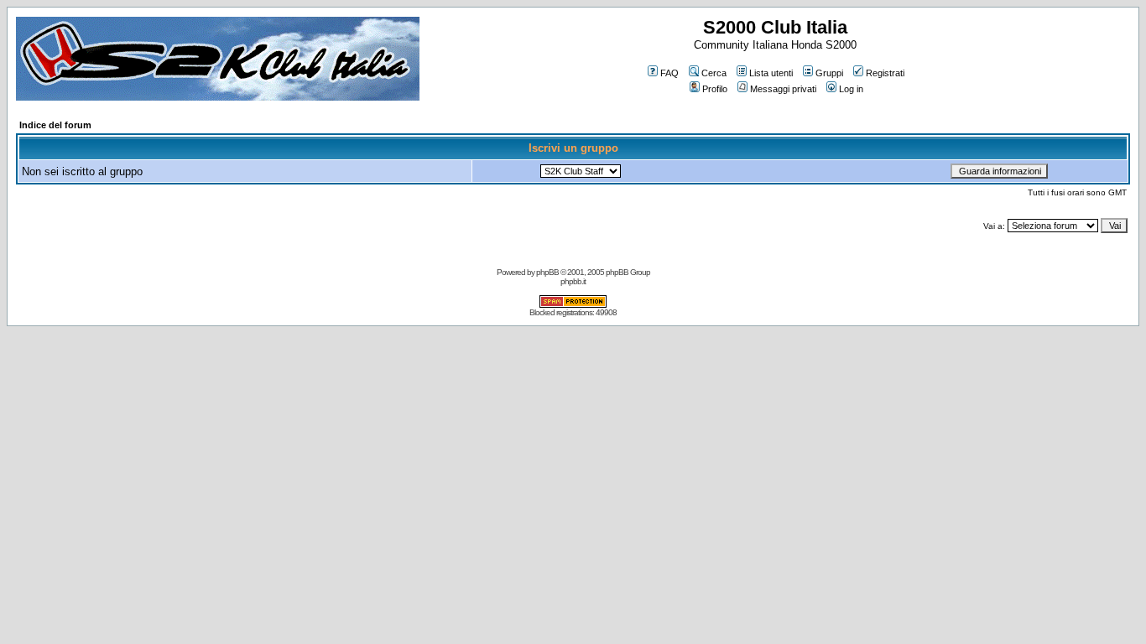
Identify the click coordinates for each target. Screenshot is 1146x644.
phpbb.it (573, 281)
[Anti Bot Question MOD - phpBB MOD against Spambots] (573, 304)
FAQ (669, 73)
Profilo (714, 89)
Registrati (885, 73)
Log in (851, 89)
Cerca (714, 73)
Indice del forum (55, 125)
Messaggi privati (783, 89)
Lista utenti (771, 73)
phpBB (547, 272)
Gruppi (829, 73)
